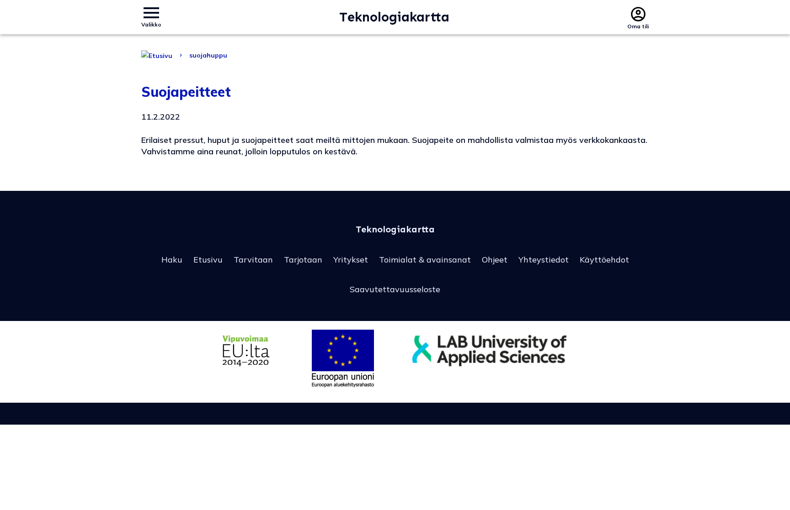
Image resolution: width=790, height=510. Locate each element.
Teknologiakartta (394, 17)
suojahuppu (208, 55)
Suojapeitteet (186, 91)
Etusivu (208, 259)
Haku (171, 259)
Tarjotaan (303, 259)
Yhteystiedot (543, 259)
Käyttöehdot (604, 259)
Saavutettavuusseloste (395, 289)
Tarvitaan (253, 259)
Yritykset (350, 259)
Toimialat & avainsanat (425, 259)
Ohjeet (494, 259)
